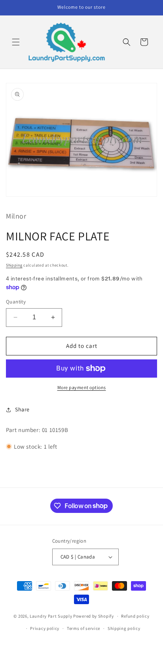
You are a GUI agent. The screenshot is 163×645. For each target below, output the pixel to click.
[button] (16, 42)
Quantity (16, 301)
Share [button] (22, 409)
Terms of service (83, 628)
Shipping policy (124, 628)
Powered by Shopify (93, 616)
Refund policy (135, 616)
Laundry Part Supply (51, 616)
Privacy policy (44, 628)
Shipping (14, 265)
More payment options (81, 387)
